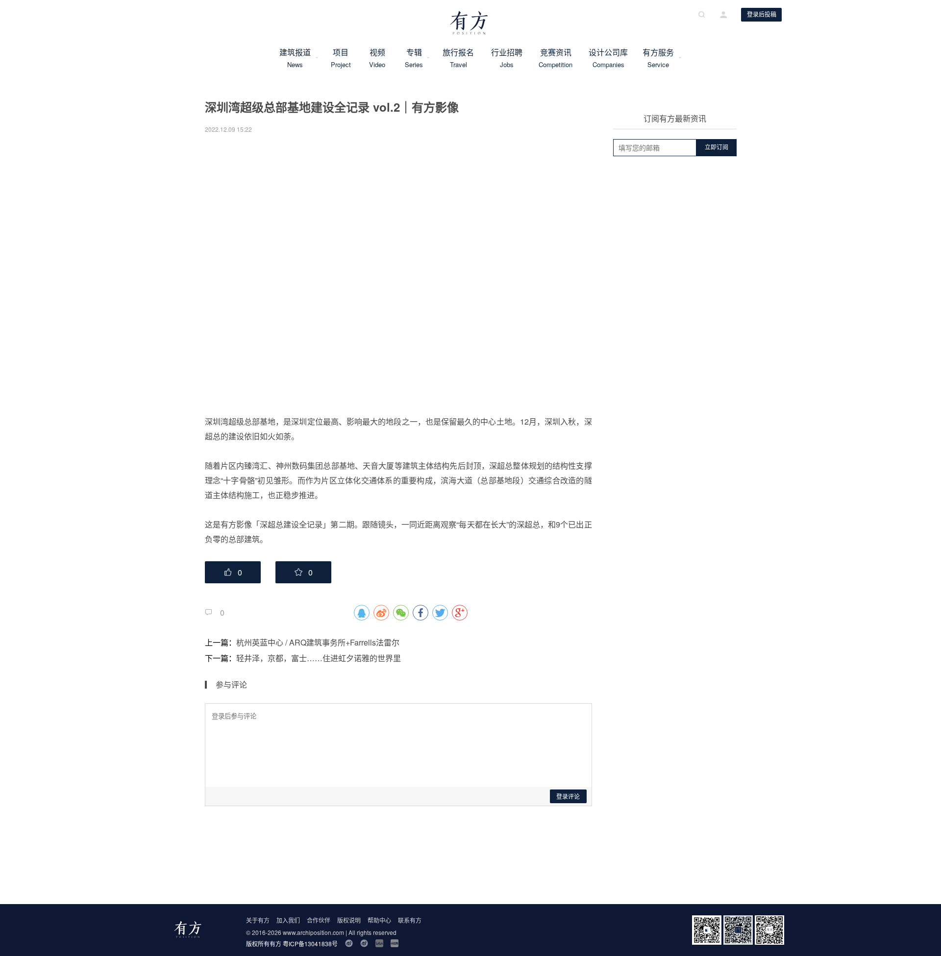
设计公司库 (608, 58)
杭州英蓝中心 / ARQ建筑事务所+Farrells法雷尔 (317, 642)
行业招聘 (506, 58)
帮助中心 (379, 920)
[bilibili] (379, 943)
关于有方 (258, 920)
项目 (340, 58)
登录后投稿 (761, 14)
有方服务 (658, 58)
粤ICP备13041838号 (310, 943)
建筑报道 (295, 58)
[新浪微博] (349, 943)
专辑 (414, 58)
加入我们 (288, 920)
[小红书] (394, 943)
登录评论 (568, 796)
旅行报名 (458, 58)
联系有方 (409, 920)
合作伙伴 (318, 920)
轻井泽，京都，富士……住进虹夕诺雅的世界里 (318, 658)
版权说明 (349, 920)
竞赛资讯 (555, 58)
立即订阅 (716, 147)
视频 (377, 58)
